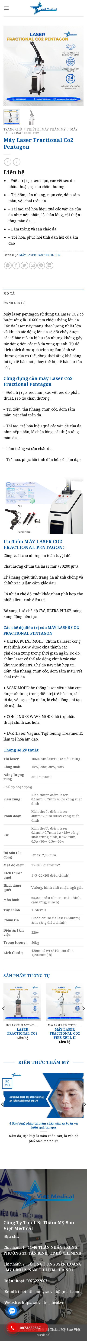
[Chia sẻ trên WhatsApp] (8, 265)
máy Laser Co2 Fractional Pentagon (38, 381)
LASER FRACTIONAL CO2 (22, 1031)
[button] (6, 8)
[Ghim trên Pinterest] (41, 265)
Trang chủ (12, 129)
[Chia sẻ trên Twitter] (24, 265)
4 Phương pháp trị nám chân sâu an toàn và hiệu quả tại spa (43, 1125)
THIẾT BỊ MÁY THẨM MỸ (46, 129)
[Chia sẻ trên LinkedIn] (49, 265)
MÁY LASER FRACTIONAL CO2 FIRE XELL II (65, 1033)
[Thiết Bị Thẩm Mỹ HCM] (43, 8)
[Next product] (7, 161)
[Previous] (11, 66)
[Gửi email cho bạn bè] (33, 265)
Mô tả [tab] (9, 293)
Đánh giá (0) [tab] (14, 303)
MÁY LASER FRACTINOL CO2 (39, 255)
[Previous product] (16, 161)
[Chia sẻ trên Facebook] (16, 265)
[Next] (76, 66)
